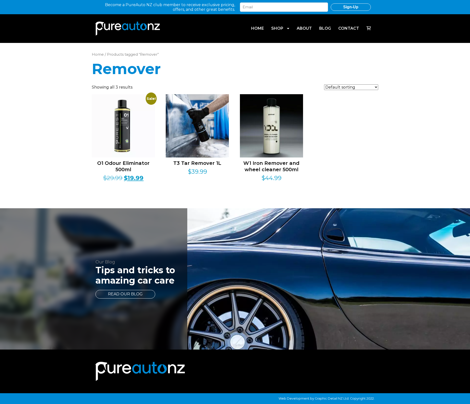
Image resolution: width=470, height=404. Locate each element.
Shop (277, 28)
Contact (348, 28)
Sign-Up (350, 7)
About (304, 28)
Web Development (294, 398)
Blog (325, 28)
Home (257, 28)
